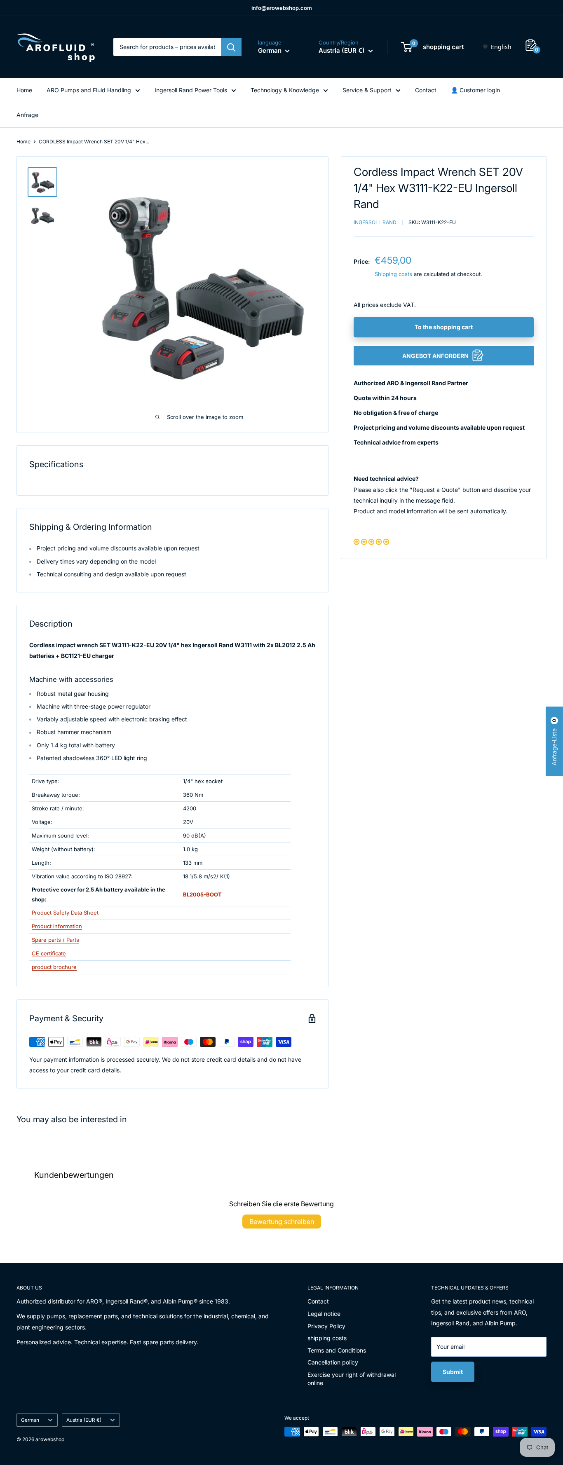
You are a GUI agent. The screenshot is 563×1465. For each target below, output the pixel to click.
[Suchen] (231, 47)
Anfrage (27, 114)
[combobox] (497, 47)
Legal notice (323, 1313)
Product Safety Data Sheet (65, 912)
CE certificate (49, 953)
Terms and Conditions (336, 1350)
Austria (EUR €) (83, 1420)
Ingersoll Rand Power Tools (191, 90)
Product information (57, 926)
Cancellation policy (332, 1362)
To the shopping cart (444, 326)
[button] (371, 541)
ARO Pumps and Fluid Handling (89, 90)
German (30, 1420)
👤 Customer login (475, 90)
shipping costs (327, 1337)
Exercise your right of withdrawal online (351, 1378)
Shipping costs (393, 273)
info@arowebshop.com (281, 8)
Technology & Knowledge (285, 90)
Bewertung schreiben (281, 1221)
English (501, 47)
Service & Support (367, 90)
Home (24, 90)
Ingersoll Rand (375, 222)
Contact (425, 90)
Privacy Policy (326, 1325)
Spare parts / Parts (55, 939)
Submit (453, 1371)
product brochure (54, 967)
